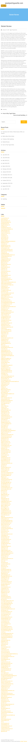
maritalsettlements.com (6, 510)
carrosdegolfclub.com (5, 305)
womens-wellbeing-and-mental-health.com (10, 381)
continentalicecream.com (6, 445)
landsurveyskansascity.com (6, 617)
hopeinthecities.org (5, 411)
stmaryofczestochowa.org (6, 479)
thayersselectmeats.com (6, 570)
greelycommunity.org (5, 461)
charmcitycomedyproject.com (7, 472)
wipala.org (3, 404)
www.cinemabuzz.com (5, 647)
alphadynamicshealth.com (6, 697)
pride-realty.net (4, 696)
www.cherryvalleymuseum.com (7, 293)
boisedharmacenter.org (6, 401)
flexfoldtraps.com (4, 610)
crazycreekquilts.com (5, 446)
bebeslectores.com (5, 298)
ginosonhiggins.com (5, 508)
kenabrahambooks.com (6, 450)
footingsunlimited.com (5, 619)
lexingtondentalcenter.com (6, 371)
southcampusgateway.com (6, 279)
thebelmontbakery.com (6, 246)
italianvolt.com (4, 336)
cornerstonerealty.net (5, 652)
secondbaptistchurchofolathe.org (8, 715)
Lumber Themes (23, 741)
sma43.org (3, 632)
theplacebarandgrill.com (6, 546)
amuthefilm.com (4, 453)
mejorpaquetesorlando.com (6, 354)
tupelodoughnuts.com (5, 350)
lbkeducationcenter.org (5, 389)
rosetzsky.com (4, 464)
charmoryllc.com (4, 426)
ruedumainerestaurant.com (6, 463)
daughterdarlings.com (5, 224)
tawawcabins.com (4, 332)
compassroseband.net (5, 563)
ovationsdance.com (5, 384)
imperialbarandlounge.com (6, 322)
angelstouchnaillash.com (6, 358)
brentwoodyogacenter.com (6, 634)
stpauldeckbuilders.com (6, 618)
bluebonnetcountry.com (6, 264)
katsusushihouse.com (5, 460)
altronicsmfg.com (4, 238)
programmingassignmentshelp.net (8, 241)
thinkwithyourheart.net (5, 325)
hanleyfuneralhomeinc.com (6, 352)
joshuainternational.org (5, 596)
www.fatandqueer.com (5, 614)
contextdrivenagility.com (6, 475)
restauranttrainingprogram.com (7, 376)
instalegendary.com (5, 253)
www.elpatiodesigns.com (6, 668)
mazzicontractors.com (5, 662)
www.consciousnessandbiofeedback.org (9, 653)
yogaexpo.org (4, 396)
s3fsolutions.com (4, 309)
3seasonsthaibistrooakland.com (7, 393)
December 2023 (6, 174)
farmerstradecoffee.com (6, 583)
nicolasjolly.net (4, 456)
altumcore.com (4, 565)
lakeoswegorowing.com (6, 711)
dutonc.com (3, 497)
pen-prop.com (4, 599)
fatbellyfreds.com (4, 667)
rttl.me (2, 721)
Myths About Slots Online (8, 136)
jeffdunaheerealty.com (5, 606)
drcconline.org (4, 544)
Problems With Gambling (8, 139)
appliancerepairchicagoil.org (7, 250)
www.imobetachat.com (6, 587)
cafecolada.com (4, 419)
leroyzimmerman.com (5, 705)
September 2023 (6, 183)
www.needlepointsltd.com (6, 626)
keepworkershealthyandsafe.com (8, 254)
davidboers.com (4, 585)
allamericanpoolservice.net (6, 377)
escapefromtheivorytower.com (7, 312)
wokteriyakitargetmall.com (6, 370)
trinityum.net (3, 660)
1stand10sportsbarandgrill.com (7, 355)
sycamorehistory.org (5, 651)
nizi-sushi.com (4, 491)
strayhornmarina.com (5, 441)
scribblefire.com (4, 395)
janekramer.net (4, 490)
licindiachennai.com (5, 223)
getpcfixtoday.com (5, 261)
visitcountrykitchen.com (6, 504)
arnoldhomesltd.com (5, 318)
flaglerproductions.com (5, 442)
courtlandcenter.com (5, 540)
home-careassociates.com (6, 397)
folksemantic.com (4, 333)
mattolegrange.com (5, 499)
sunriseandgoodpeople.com (6, 520)
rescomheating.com (5, 723)
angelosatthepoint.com (6, 550)
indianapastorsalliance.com (6, 551)
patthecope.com (4, 559)
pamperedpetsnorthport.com (7, 347)
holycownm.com (4, 532)
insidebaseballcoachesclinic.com (7, 690)
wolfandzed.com (4, 644)
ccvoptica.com (4, 638)
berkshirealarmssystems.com (7, 337)
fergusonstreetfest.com (6, 685)
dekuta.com (3, 645)
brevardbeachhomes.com (6, 310)
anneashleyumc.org (5, 615)
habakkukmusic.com (5, 592)
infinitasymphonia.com (5, 457)
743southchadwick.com (6, 313)
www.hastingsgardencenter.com (7, 656)
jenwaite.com (4, 702)
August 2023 (5, 186)
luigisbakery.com (4, 641)
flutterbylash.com (4, 698)
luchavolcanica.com (5, 531)
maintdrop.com (4, 268)
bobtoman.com (4, 269)
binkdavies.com (4, 448)
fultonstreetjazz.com (5, 287)
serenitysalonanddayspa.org (7, 229)
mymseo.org (3, 716)
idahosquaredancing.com (6, 331)
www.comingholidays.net (6, 423)
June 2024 (5, 157)
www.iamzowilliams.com (6, 655)
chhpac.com (3, 717)
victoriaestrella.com (5, 538)
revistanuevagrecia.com (6, 467)
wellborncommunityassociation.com (8, 282)
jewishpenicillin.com (5, 378)
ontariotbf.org (4, 252)
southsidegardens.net (5, 659)
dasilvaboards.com (5, 438)
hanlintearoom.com (5, 700)
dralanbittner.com (4, 340)
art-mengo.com (4, 493)
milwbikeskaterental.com (6, 512)
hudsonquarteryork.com (6, 670)
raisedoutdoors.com (5, 324)
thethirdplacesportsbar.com (6, 663)
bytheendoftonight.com (6, 410)
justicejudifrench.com (5, 480)
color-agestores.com (5, 403)
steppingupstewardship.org (6, 637)
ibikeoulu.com (4, 476)
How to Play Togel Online (9, 113)
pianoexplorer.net (4, 657)
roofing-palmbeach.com (6, 316)
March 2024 (5, 166)
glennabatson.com (5, 440)
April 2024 (5, 163)
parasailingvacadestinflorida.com (8, 694)
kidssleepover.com (5, 242)
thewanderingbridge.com (6, 482)
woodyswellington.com (5, 666)
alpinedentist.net (4, 273)
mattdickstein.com (5, 588)
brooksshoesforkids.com (6, 569)
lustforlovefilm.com (5, 455)
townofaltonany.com (5, 514)
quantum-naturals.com (5, 682)
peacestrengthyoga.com (6, 607)
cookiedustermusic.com (6, 527)
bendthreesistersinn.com (6, 523)
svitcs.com (3, 561)
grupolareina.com (4, 291)
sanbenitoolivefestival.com (6, 416)
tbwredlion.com (4, 679)
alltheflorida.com (4, 689)
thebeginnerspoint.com (6, 422)
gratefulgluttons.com (5, 412)
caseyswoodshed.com (5, 554)
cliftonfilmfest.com (5, 321)
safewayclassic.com (5, 248)
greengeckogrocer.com (5, 367)
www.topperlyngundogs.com (7, 603)
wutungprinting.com (5, 509)
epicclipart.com (4, 265)
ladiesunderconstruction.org (7, 297)
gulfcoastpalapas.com (5, 574)
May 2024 (5, 160)
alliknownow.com (4, 433)
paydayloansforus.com (5, 245)
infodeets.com (4, 226)
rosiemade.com (4, 348)
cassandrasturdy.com (5, 415)
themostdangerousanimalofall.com (8, 430)
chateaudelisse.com (5, 280)
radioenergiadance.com (6, 275)
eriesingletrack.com (5, 346)
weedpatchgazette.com (14, 3)
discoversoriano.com (5, 421)
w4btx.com (3, 357)
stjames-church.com (5, 468)
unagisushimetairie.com (6, 258)
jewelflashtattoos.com (5, 260)
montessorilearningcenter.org (7, 683)
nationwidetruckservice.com (7, 534)
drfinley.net (3, 706)
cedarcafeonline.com (5, 230)
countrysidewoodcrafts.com (7, 249)
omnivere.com (4, 234)
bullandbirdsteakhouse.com (6, 627)
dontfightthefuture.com (6, 317)
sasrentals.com (4, 363)
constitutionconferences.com (7, 558)
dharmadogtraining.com (6, 719)
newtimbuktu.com (4, 237)
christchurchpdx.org (5, 449)
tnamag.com (3, 568)
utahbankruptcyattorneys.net (7, 327)
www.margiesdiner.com (6, 623)
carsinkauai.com (4, 691)
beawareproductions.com (6, 474)
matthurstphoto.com (5, 687)
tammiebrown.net (4, 495)
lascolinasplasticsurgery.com (7, 629)
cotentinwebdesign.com (6, 294)
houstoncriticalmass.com (6, 429)
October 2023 (6, 180)
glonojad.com (4, 465)
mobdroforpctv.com (5, 414)
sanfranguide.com (5, 425)
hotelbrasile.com (4, 286)
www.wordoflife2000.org (6, 329)
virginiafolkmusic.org (5, 382)
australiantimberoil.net (5, 299)
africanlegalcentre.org (5, 459)
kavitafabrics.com (4, 529)
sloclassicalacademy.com (6, 437)
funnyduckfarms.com (5, 701)
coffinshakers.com (5, 478)
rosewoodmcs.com (5, 649)
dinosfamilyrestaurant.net (6, 301)
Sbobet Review (6, 142)
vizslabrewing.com (5, 339)
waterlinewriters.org (5, 577)
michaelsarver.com (5, 366)
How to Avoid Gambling (19, 115)
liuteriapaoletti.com (5, 519)
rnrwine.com (3, 709)
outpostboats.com (5, 408)
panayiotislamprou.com (6, 278)
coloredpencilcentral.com (6, 320)
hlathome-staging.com (5, 369)
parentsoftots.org (4, 580)
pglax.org (3, 516)
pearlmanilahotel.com (5, 267)
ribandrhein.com (4, 385)
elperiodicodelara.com (5, 220)
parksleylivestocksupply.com (7, 400)
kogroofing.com (4, 272)
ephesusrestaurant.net (5, 664)
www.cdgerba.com (5, 672)
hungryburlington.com (5, 486)
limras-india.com (4, 219)
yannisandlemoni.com (5, 342)
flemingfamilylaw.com (5, 708)
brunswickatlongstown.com (6, 487)
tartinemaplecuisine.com (6, 489)
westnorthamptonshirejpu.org (7, 284)
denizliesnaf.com (4, 557)
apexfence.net (4, 731)
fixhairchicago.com (5, 555)
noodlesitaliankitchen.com (6, 256)
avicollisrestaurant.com (6, 543)
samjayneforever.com (5, 686)
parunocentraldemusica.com (7, 674)
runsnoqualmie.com (5, 621)
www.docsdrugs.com (5, 622)
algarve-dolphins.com (5, 505)
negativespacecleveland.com (7, 517)
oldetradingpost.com (5, 295)
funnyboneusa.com (5, 525)
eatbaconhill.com (4, 239)
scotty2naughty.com (5, 470)
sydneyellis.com (4, 373)
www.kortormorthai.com (6, 612)
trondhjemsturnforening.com (7, 676)
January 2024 (6, 172)
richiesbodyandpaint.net (6, 222)
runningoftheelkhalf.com (6, 604)
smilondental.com (4, 361)
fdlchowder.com (4, 625)
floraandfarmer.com (5, 307)
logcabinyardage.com (5, 584)
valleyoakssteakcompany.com (7, 553)
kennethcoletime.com (5, 484)
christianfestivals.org (5, 502)
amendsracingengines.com (6, 611)
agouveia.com (4, 713)
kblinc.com (3, 344)
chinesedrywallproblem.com (7, 521)
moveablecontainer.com (6, 290)
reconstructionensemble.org (7, 528)
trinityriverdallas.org (5, 391)
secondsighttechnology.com (7, 365)
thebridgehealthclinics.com (6, 576)
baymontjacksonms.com (6, 513)
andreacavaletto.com (5, 399)
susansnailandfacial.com (6, 598)
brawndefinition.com (5, 444)
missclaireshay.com (5, 218)
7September (14, 29)
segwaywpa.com (4, 573)
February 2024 (6, 169)
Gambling (5, 109)
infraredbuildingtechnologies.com (8, 302)
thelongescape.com (5, 498)
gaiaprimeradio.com (5, 494)
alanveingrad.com (4, 506)
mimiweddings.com (5, 724)
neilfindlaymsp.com (5, 542)
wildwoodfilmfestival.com (6, 283)
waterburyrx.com (4, 547)
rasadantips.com (4, 235)
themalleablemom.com (6, 483)
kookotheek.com (4, 276)
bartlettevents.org (4, 288)
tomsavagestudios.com (6, 380)
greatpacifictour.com (5, 536)
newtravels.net (4, 243)
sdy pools (3, 208)
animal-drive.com (4, 566)
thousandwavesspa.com (6, 539)
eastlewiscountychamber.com (7, 434)
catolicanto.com (4, 388)
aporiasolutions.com (5, 572)
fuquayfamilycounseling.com (7, 712)
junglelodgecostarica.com (6, 501)
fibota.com (3, 671)
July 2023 (5, 189)
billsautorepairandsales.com (7, 681)
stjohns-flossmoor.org (5, 524)
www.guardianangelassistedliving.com (9, 675)
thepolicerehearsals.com (6, 431)
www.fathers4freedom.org (6, 602)
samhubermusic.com (5, 730)
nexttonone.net (4, 593)
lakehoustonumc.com (5, 591)
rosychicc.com (4, 407)
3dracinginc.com (4, 427)
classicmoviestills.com (5, 418)
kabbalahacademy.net (5, 359)
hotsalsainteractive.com (6, 227)
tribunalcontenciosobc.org (6, 435)
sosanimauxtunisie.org (5, 271)
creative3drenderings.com (6, 581)
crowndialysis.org (4, 374)
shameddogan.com (5, 578)
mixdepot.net (3, 648)
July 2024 (5, 154)
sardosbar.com (4, 335)
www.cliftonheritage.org (6, 630)
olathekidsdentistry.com (6, 351)
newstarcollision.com (5, 362)
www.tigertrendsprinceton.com (7, 600)
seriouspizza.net (4, 562)
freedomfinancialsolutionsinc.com (8, 608)
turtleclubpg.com (4, 535)
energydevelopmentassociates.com (8, 306)
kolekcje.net (3, 386)
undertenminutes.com (5, 233)
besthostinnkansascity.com (6, 725)
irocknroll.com (4, 328)
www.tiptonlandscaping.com (7, 636)
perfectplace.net (4, 392)
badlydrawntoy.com (5, 589)
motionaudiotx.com (5, 720)
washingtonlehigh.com (5, 640)
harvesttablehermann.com (6, 303)
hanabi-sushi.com (4, 642)
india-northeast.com (5, 314)
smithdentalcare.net (5, 727)
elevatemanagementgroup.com (7, 704)
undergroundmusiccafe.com (7, 728)
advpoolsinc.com (4, 548)
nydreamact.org (4, 257)
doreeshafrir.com (4, 471)
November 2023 (6, 177)
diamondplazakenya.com (6, 678)
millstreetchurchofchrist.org (6, 693)
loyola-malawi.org (4, 406)
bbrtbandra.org (4, 263)
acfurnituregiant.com (5, 231)
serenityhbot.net (4, 595)
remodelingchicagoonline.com (7, 633)
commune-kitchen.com (6, 452)
